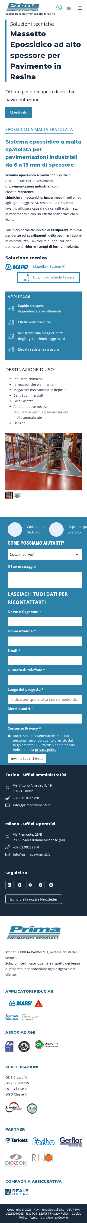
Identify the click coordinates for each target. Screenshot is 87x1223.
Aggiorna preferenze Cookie (49, 1217)
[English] (69, 8)
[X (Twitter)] (51, 885)
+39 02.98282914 (26, 847)
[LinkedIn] (9, 885)
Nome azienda (21, 631)
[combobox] (45, 554)
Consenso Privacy (24, 728)
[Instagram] (41, 885)
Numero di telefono (26, 669)
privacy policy (45, 749)
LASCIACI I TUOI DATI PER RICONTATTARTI (38, 598)
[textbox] (40, 555)
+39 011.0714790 (26, 798)
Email (14, 650)
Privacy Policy (59, 1213)
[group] (43, 318)
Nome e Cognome (24, 611)
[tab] (39, 130)
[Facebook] (30, 885)
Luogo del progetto (25, 689)
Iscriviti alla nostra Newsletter (33, 899)
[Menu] (80, 8)
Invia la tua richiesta (27, 758)
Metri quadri (20, 708)
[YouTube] (20, 885)
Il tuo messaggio (22, 566)
